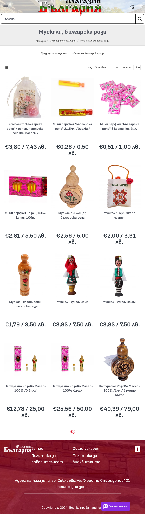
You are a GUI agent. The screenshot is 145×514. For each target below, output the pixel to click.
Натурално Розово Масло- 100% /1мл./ (72, 388)
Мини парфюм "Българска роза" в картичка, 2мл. (119, 126)
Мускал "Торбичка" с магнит (119, 215)
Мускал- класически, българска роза (25, 304)
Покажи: (127, 67)
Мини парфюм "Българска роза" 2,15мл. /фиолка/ (72, 126)
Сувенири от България (63, 40)
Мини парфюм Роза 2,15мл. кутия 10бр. (25, 215)
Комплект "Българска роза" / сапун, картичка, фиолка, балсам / (25, 128)
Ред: (90, 67)
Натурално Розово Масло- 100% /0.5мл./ (25, 388)
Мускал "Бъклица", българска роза (72, 215)
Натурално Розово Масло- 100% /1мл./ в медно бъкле (119, 390)
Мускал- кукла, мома (72, 302)
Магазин (41, 41)
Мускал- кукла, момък (120, 302)
